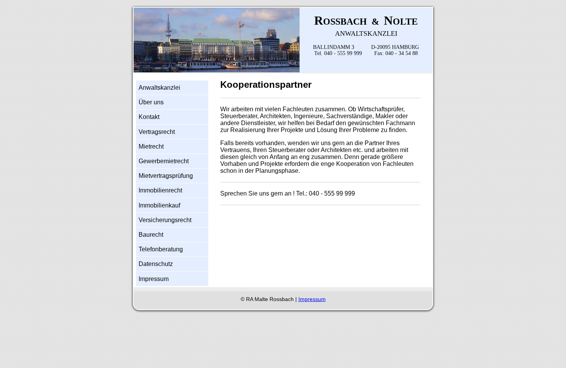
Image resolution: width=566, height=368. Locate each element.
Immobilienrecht (160, 190)
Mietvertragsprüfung (166, 175)
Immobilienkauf (159, 205)
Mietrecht (151, 146)
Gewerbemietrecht (164, 161)
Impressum (154, 279)
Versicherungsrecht (165, 220)
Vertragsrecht (157, 132)
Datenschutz (156, 264)
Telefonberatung (161, 249)
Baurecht (151, 234)
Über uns (151, 102)
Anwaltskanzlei (159, 87)
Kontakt (149, 117)
